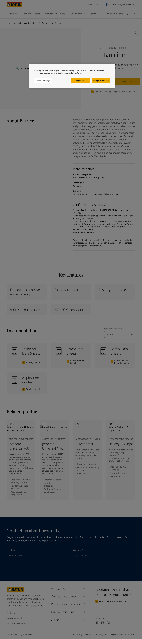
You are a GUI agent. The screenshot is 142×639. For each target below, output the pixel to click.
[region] (72, 76)
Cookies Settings (43, 80)
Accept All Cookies (101, 80)
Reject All (80, 80)
